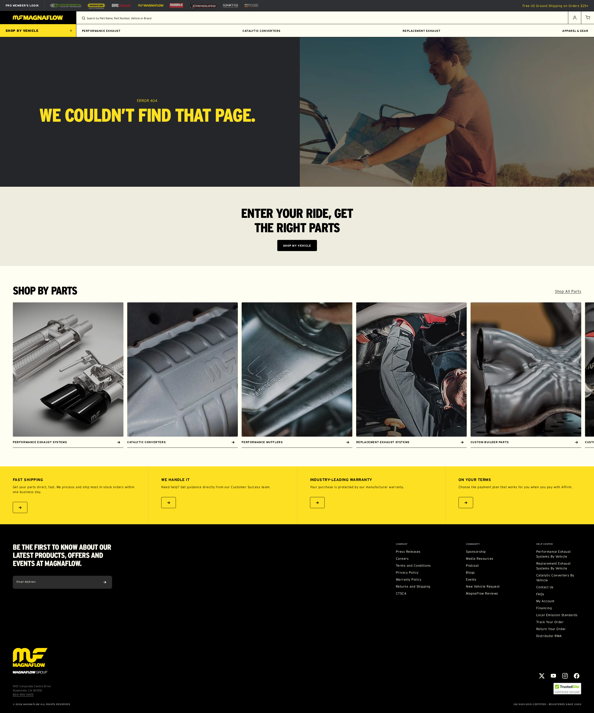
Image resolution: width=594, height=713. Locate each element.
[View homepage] (38, 17)
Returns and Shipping (413, 586)
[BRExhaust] (121, 5)
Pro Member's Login (22, 5)
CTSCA (401, 593)
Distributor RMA (549, 636)
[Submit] (105, 582)
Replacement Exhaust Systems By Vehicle (553, 566)
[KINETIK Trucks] (230, 5)
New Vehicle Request (483, 586)
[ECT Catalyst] (65, 5)
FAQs (540, 594)
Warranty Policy (408, 579)
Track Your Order (550, 622)
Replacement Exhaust (421, 30)
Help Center (544, 544)
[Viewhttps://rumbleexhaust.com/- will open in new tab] (176, 5)
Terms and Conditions (413, 565)
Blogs (470, 572)
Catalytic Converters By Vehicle (555, 577)
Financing (544, 608)
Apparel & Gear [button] (575, 30)
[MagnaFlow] (150, 5)
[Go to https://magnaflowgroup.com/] (30, 661)
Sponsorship (476, 551)
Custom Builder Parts (490, 442)
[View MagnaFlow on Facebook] (576, 675)
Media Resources (479, 558)
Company (401, 544)
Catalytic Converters (146, 442)
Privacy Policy (407, 572)
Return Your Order (551, 629)
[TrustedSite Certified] (567, 688)
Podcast (472, 565)
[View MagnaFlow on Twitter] (541, 675)
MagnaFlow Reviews (482, 593)
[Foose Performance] (251, 5)
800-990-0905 (23, 694)
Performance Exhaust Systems (40, 442)
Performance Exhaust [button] (101, 30)
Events (471, 579)
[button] (587, 17)
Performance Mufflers (262, 442)
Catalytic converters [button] (261, 30)
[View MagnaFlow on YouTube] (553, 675)
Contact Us (545, 587)
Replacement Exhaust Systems (383, 442)
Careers (402, 558)
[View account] (574, 17)
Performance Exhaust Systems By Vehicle (553, 554)
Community (473, 544)
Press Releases (408, 551)
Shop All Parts (568, 291)
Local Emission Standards (557, 615)
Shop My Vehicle (297, 245)
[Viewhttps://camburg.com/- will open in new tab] (203, 5)
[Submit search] (83, 18)
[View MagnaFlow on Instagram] (565, 675)
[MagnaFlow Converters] (96, 5)
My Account (545, 601)
